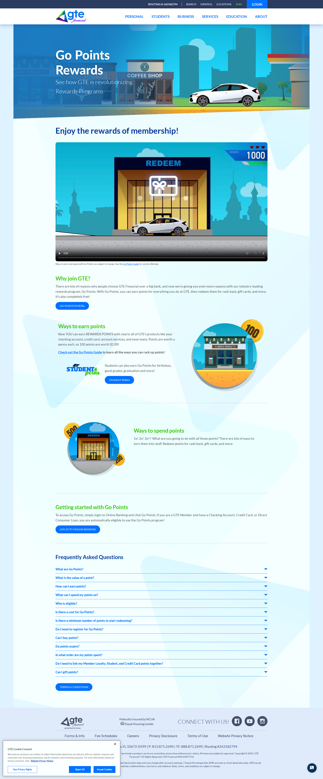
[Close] (115, 744)
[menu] (134, 16)
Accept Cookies (104, 769)
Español (206, 4)
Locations (224, 4)
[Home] (88, 16)
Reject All (79, 769)
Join (239, 4)
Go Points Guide (131, 264)
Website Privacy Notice (42, 760)
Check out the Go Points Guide (80, 352)
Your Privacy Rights (22, 769)
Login (257, 4)
